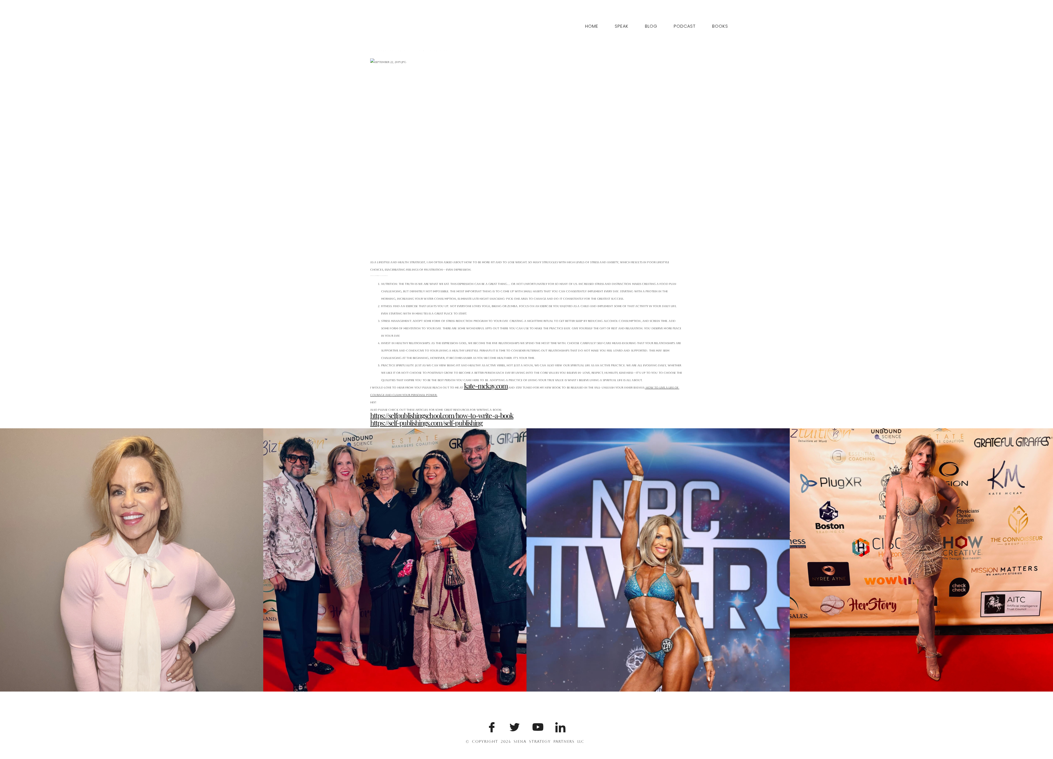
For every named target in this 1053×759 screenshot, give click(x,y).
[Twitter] (513, 726)
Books (720, 26)
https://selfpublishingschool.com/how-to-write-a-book (441, 415)
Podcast (685, 26)
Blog (651, 26)
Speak (622, 26)
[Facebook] (491, 726)
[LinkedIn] (559, 726)
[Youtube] (536, 726)
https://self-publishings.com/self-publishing (426, 422)
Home (591, 26)
